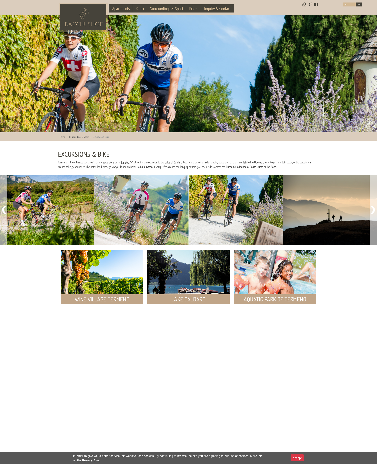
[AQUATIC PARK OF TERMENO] (275, 276)
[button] (28, 73)
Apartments (121, 8)
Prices (193, 8)
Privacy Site (90, 460)
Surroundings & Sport (166, 8)
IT (352, 4)
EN (359, 4)
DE (346, 4)
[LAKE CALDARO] (188, 276)
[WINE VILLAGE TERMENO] (102, 276)
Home (62, 136)
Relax (140, 8)
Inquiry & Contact (217, 8)
